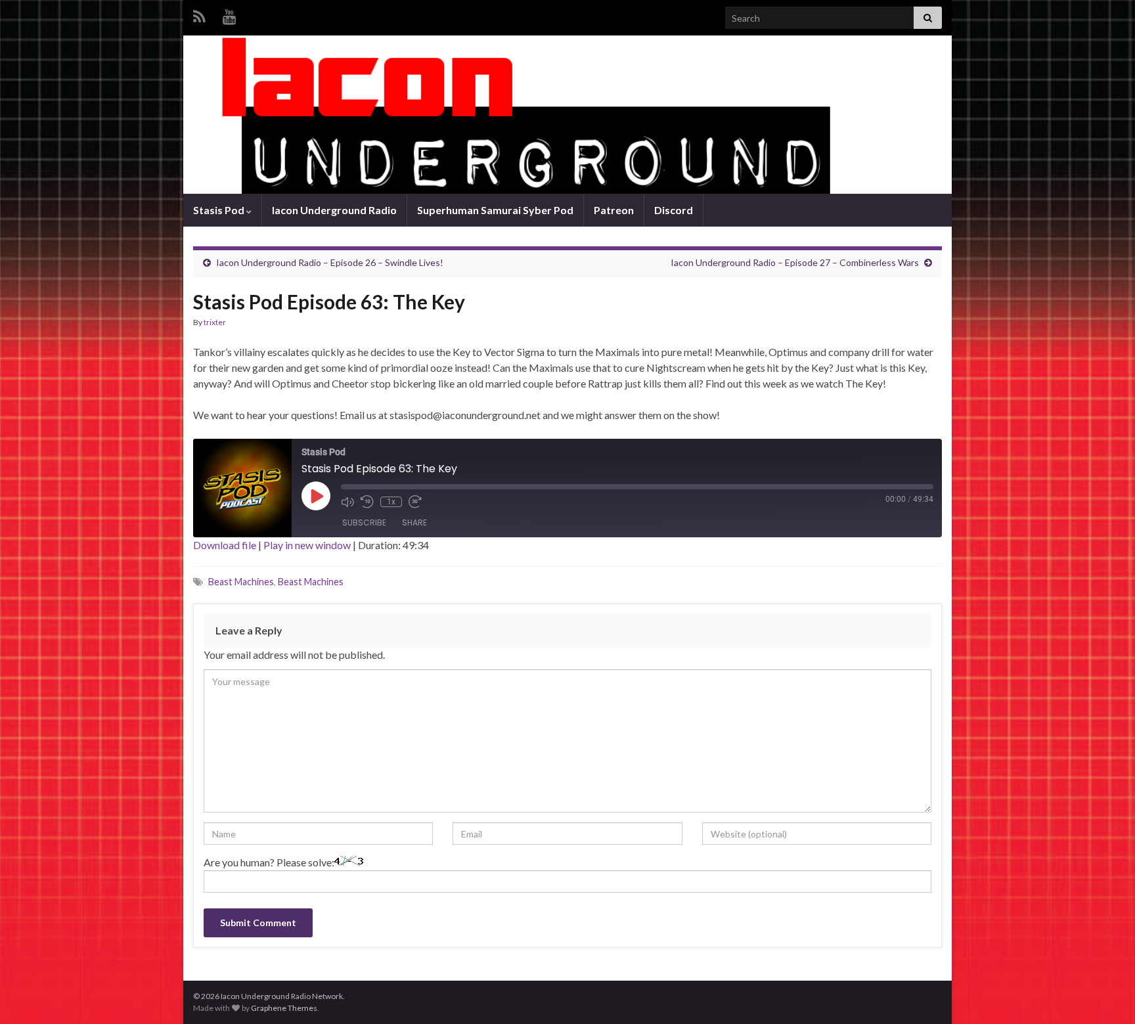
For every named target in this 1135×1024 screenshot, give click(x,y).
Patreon (614, 210)
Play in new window (307, 545)
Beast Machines (241, 581)
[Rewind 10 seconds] (367, 501)
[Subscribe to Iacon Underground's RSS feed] (199, 14)
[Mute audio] (347, 502)
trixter (215, 322)
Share (414, 522)
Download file (224, 545)
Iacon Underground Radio (334, 210)
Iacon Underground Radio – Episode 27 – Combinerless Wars (795, 262)
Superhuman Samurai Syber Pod (495, 210)
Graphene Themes (284, 1008)
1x (391, 501)
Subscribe (364, 522)
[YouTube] (229, 14)
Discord (673, 210)
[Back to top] (1105, 994)
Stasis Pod (219, 210)
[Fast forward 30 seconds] (415, 501)
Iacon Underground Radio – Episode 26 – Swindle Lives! (329, 262)
